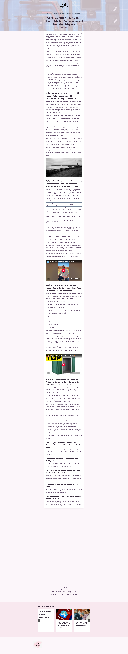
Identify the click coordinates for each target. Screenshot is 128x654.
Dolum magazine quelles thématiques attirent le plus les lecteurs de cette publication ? (82, 624)
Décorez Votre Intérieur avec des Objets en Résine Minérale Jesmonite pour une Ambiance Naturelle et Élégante (45, 615)
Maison (41, 5)
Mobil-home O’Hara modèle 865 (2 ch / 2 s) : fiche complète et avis (64, 623)
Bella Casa (50, 650)
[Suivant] (89, 620)
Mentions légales (76, 650)
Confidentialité (67, 650)
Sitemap (84, 650)
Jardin (80, 5)
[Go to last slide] (39, 620)
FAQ (61, 650)
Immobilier (52, 5)
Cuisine (46, 5)
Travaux (75, 5)
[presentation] (64, 614)
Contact (43, 650)
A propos (56, 650)
